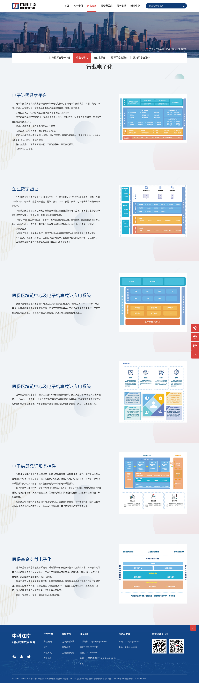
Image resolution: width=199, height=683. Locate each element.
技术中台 (48, 658)
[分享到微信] (14, 657)
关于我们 (78, 6)
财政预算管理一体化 (59, 57)
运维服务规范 (68, 653)
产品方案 (91, 6)
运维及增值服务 (141, 57)
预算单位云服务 (119, 57)
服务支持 (121, 6)
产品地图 (48, 642)
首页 (66, 6)
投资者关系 (106, 6)
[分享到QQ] (21, 657)
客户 (46, 647)
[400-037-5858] (195, 328)
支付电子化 (99, 57)
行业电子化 (82, 57)
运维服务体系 (68, 642)
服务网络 (66, 647)
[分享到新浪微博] (29, 657)
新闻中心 (135, 6)
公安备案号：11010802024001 (134, 679)
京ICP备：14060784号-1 (114, 679)
